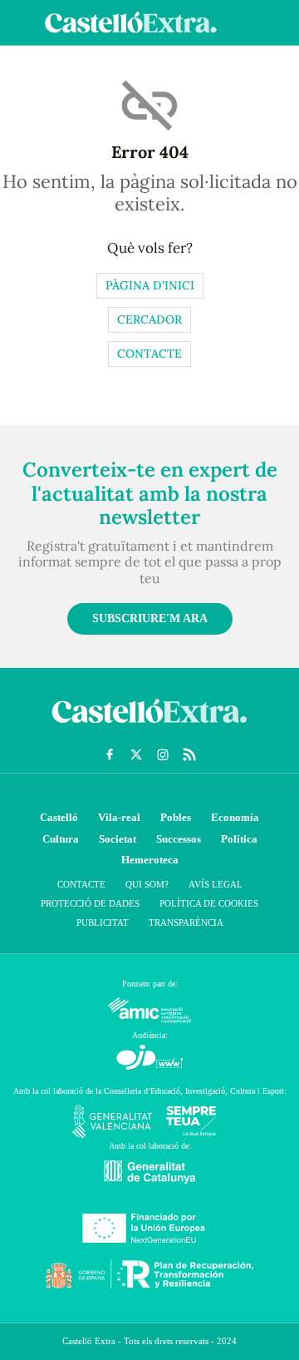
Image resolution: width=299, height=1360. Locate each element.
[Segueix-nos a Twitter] (136, 754)
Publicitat (102, 922)
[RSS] (189, 754)
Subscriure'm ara (150, 618)
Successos (178, 839)
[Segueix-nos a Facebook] (109, 754)
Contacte (149, 353)
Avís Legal (216, 884)
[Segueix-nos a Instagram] (163, 754)
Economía (235, 817)
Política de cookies (208, 903)
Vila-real (119, 817)
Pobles (175, 817)
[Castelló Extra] (149, 727)
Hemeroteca (150, 859)
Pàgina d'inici (149, 285)
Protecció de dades (90, 903)
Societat (117, 839)
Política (239, 839)
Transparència (186, 922)
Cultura (60, 839)
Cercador (149, 319)
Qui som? (147, 884)
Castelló (59, 817)
